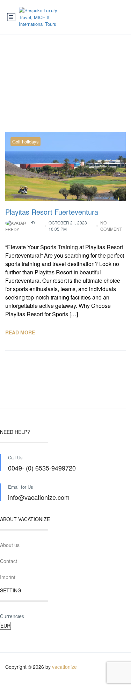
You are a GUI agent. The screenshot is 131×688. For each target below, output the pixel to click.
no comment (111, 226)
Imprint (7, 577)
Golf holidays (25, 141)
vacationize (64, 666)
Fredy (20, 225)
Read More (20, 332)
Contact (8, 560)
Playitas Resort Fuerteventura (51, 212)
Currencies (12, 616)
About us (10, 544)
